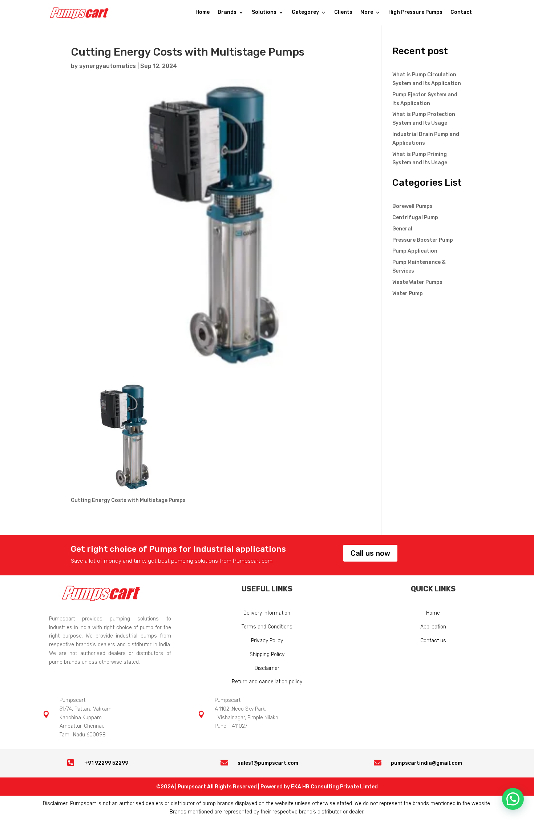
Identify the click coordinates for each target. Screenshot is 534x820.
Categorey (305, 12)
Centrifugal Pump (415, 217)
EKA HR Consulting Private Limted (334, 787)
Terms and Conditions (267, 627)
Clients (343, 12)
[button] (513, 799)
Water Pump (407, 293)
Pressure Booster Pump (422, 240)
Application (433, 627)
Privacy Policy (267, 641)
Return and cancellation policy (267, 682)
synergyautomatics (107, 66)
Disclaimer (267, 668)
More (366, 12)
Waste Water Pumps (417, 282)
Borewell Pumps (412, 206)
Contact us (433, 641)
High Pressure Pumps (415, 12)
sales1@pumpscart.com (268, 763)
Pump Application (414, 251)
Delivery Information (266, 613)
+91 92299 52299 (106, 763)
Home (202, 12)
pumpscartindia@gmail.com (426, 763)
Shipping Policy (267, 654)
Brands (227, 12)
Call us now (370, 553)
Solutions (264, 12)
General (402, 229)
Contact (461, 12)
